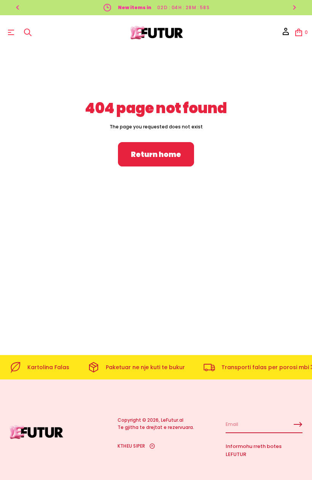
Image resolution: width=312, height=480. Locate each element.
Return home (156, 154)
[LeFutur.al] (157, 32)
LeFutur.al (172, 420)
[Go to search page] (27, 32)
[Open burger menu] (11, 32)
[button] (27, 32)
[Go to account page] (285, 34)
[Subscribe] (297, 424)
